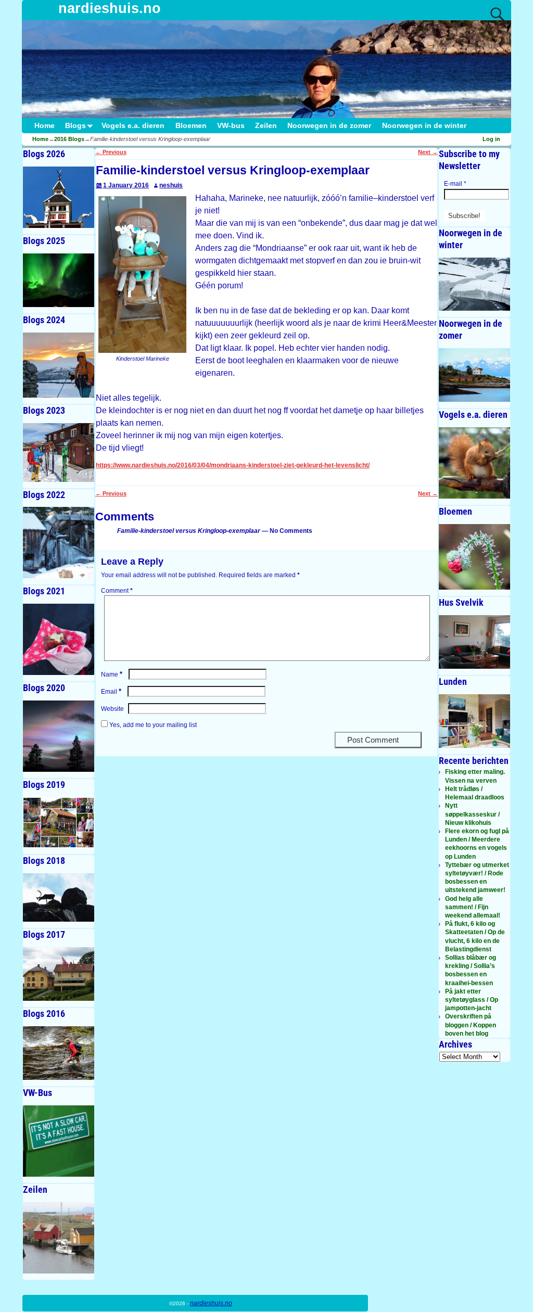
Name (111, 674)
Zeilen (266, 126)
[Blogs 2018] (58, 897)
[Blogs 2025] (58, 280)
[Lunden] (474, 721)
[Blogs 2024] (58, 365)
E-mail (455, 183)
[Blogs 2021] (58, 639)
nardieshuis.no (109, 8)
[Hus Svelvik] (474, 642)
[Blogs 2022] (58, 542)
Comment (117, 590)
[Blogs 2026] (58, 197)
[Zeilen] (58, 1237)
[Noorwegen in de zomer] (474, 375)
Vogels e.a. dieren (132, 126)
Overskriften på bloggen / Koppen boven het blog (470, 1025)
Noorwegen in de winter (424, 126)
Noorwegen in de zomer (329, 126)
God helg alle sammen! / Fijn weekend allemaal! (472, 907)
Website (112, 708)
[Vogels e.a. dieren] (474, 463)
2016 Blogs (69, 139)
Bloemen (191, 126)
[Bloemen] (474, 557)
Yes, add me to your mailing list (152, 725)
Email (111, 691)
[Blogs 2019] (58, 822)
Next (428, 152)
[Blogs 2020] (58, 736)
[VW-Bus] (58, 1141)
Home (44, 126)
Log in (491, 139)
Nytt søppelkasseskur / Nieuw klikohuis (472, 814)
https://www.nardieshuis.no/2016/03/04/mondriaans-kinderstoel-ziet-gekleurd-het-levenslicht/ (233, 465)
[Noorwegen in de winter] (474, 284)
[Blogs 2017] (58, 974)
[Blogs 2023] (58, 452)
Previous (110, 152)
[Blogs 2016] (58, 1053)
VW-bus (231, 126)
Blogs (75, 126)
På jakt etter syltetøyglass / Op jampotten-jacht (471, 1000)
